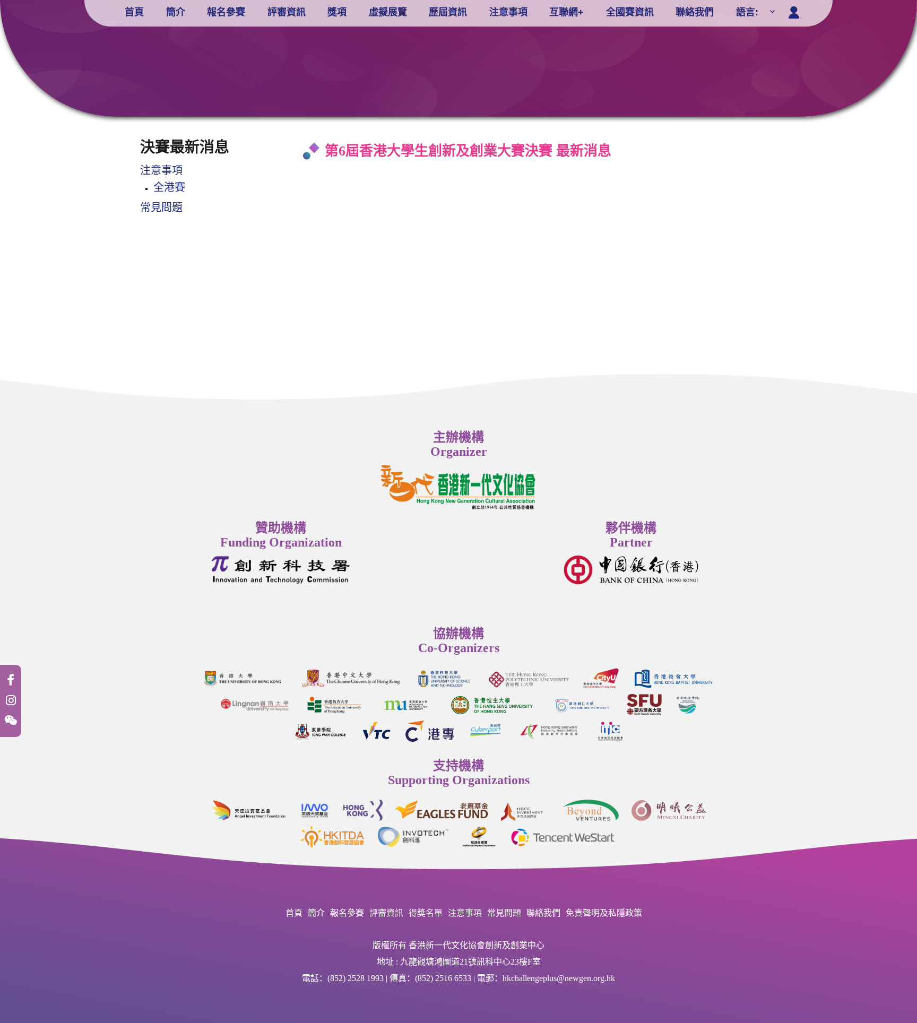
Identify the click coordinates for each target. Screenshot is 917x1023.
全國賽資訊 (630, 12)
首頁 (134, 12)
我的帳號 (796, 10)
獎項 (337, 12)
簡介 (175, 12)
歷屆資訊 (448, 12)
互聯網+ (566, 12)
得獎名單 (426, 912)
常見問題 (161, 207)
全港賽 (169, 187)
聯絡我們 (695, 12)
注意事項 (508, 12)
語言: (748, 12)
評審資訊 (286, 12)
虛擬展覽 (388, 12)
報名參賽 (226, 12)
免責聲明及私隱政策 (604, 912)
